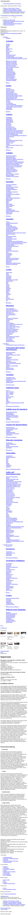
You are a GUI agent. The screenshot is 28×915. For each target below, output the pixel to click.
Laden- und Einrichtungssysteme (13, 473)
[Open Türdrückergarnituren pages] (15, 457)
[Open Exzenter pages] (10, 44)
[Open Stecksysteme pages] (12, 490)
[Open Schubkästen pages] (12, 117)
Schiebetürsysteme (12, 388)
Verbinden (9, 41)
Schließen (9, 153)
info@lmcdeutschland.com (10, 893)
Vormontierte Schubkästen (15, 560)
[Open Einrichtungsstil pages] (13, 281)
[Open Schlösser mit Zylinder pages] (16, 169)
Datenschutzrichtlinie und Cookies (10, 861)
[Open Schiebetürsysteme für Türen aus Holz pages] (22, 133)
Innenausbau (6, 868)
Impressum (5, 859)
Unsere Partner (6, 872)
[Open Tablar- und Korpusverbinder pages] (19, 67)
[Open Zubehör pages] (10, 524)
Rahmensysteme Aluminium (16, 609)
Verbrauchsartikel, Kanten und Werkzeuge (15, 348)
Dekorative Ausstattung (14, 440)
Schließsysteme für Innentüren (16, 409)
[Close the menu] (6, 405)
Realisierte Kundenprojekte (9, 883)
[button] (14, 6)
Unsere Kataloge (6, 874)
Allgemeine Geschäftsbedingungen (10, 858)
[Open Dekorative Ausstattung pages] (16, 437)
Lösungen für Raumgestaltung (16, 425)
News (2, 652)
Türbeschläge (10, 453)
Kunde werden (6, 879)
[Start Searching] (14, 17)
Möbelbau (5, 866)
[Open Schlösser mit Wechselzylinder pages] (19, 164)
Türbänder (10, 375)
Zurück (2, 34)
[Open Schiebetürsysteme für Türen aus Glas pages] (22, 145)
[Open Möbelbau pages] (8, 37)
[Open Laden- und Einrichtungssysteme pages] (20, 469)
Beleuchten (10, 306)
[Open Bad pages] (8, 235)
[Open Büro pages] (8, 252)
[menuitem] (5, 37)
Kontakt (5, 882)
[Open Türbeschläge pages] (12, 450)
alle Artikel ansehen (5, 651)
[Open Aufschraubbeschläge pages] (15, 73)
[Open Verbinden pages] (10, 38)
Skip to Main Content (5, 1)
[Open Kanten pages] (9, 367)
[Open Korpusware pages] (11, 546)
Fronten (9, 595)
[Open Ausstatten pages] (11, 216)
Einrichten (9, 182)
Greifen (8, 269)
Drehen (8, 86)
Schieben (9, 114)
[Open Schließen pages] (10, 150)
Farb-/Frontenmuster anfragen (9, 889)
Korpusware (10, 549)
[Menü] (4, 27)
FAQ (4, 881)
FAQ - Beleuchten (7, 875)
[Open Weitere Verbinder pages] (14, 78)
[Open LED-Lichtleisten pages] (14, 323)
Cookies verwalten (7, 862)
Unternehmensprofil (7, 857)
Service (4, 888)
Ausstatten (9, 219)
